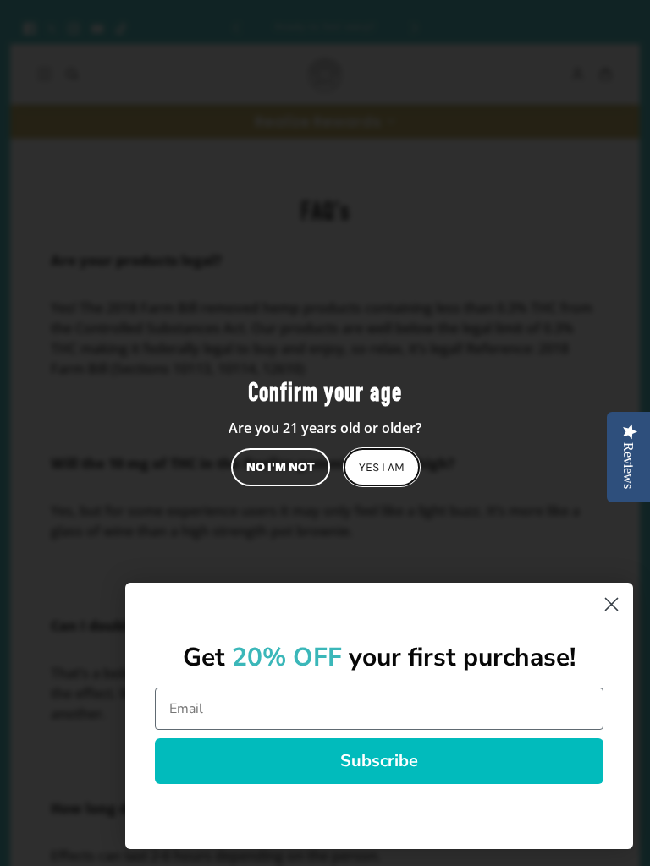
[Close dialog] (611, 604)
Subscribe (379, 760)
